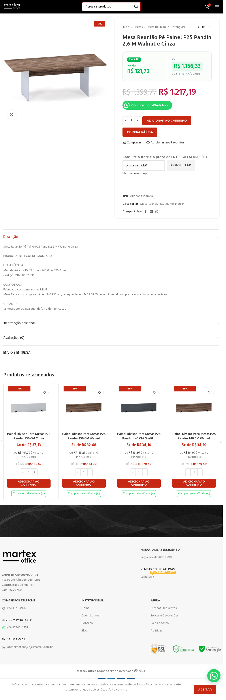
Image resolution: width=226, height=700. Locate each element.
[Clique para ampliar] (12, 115)
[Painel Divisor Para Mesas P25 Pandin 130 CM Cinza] (29, 408)
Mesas (138, 27)
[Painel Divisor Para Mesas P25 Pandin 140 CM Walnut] (194, 408)
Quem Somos (90, 615)
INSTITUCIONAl (92, 600)
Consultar (181, 165)
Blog (84, 630)
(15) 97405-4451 (17, 627)
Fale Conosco (160, 623)
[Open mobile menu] (217, 6)
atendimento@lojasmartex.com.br (30, 647)
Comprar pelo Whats (26, 493)
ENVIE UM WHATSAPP (17, 620)
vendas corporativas (158, 569)
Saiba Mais (158, 576)
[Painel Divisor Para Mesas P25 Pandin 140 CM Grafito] (139, 408)
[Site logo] (12, 6)
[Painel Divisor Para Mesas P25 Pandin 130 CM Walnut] (84, 408)
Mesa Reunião (156, 27)
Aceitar (205, 689)
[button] (29, 483)
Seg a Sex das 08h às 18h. (157, 557)
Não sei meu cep (134, 173)
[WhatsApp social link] (156, 212)
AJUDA (155, 600)
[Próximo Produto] (209, 27)
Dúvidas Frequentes (164, 608)
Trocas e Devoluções (164, 615)
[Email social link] (151, 212)
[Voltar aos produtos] (203, 27)
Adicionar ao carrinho (167, 120)
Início (126, 27)
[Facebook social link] (145, 212)
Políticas (156, 630)
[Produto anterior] (198, 27)
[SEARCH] (136, 6)
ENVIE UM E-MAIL (14, 639)
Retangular (178, 27)
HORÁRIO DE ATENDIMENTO (160, 549)
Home (85, 608)
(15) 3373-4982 (16, 608)
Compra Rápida (140, 132)
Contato (87, 623)
